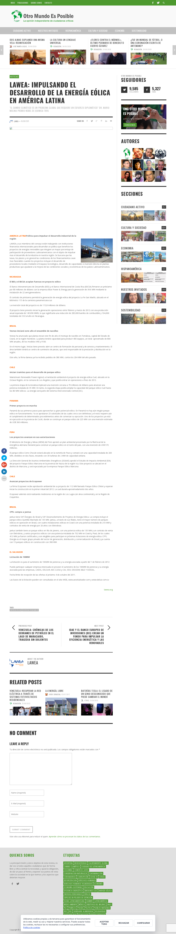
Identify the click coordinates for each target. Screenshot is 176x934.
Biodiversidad (81, 863)
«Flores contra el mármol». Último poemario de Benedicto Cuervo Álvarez (67, 43)
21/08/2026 (66, 49)
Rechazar (124, 923)
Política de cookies (31, 927)
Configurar (143, 923)
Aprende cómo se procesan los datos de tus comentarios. (75, 836)
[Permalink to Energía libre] (132, 319)
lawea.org (108, 589)
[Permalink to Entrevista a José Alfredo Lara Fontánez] (160, 298)
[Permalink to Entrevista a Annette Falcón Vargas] (132, 298)
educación (89, 887)
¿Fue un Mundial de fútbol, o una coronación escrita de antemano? (106, 43)
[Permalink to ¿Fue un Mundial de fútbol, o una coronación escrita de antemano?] (108, 58)
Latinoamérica (101, 900)
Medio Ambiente (70, 904)
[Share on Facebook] (87, 120)
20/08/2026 (107, 49)
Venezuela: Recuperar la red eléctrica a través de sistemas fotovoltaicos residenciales (25, 695)
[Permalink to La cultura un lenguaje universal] (28, 57)
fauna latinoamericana (74, 900)
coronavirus (70, 876)
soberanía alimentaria (83, 911)
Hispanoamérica (131, 269)
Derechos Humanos (87, 880)
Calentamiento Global (98, 863)
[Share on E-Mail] (111, 120)
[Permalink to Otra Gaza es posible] (149, 215)
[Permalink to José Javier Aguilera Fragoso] (160, 164)
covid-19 (94, 876)
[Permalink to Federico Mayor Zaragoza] (149, 153)
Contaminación (96, 873)
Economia (127, 248)
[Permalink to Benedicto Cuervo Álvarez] (126, 164)
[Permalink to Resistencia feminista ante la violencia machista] (149, 57)
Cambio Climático (72, 866)
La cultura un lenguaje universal (23, 41)
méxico (82, 904)
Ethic (87, 700)
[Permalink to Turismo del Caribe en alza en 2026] (149, 257)
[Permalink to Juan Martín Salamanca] (138, 176)
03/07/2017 (65, 694)
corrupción (82, 876)
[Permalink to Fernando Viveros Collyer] (149, 164)
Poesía (80, 907)
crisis (102, 876)
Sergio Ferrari (140, 46)
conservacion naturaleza (75, 873)
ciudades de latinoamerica (93, 866)
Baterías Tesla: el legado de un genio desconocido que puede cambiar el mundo (97, 694)
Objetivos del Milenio (96, 904)
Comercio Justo (81, 869)
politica (88, 907)
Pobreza (72, 907)
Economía (98, 883)
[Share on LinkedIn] (106, 120)
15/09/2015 (94, 700)
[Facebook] (152, 3)
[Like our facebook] (147, 90)
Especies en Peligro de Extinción (78, 897)
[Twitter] (158, 3)
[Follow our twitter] (124, 90)
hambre (89, 900)
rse (70, 911)
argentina (68, 863)
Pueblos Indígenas (102, 907)
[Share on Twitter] (92, 120)
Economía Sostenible (73, 887)
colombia (68, 869)
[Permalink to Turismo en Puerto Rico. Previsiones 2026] (160, 257)
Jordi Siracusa (54, 694)
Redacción (17, 46)
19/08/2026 (151, 46)
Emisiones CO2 (91, 890)
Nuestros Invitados (134, 289)
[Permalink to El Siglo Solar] (149, 319)
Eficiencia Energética (73, 890)
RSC (65, 911)
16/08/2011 (25, 121)
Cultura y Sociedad (133, 227)
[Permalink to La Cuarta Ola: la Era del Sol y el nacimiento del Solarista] (160, 319)
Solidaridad (100, 911)
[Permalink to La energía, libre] (61, 706)
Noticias (14, 76)
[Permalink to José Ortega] (160, 176)
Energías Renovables (30, 610)
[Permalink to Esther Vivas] (138, 164)
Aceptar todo (104, 922)
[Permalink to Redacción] (126, 153)
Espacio (87, 894)
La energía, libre (54, 690)
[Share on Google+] (96, 120)
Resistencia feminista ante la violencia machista (147, 41)
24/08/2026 (26, 46)
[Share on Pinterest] (101, 120)
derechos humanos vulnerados (78, 883)
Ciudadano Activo (133, 207)
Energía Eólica (15, 610)
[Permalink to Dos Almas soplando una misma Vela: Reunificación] (132, 277)
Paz (65, 907)
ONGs (109, 904)
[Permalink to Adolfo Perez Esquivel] (149, 176)
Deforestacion (70, 880)
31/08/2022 (26, 703)
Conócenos (130, 124)
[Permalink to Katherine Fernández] (126, 176)
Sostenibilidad (130, 310)
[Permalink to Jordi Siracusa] (138, 153)
